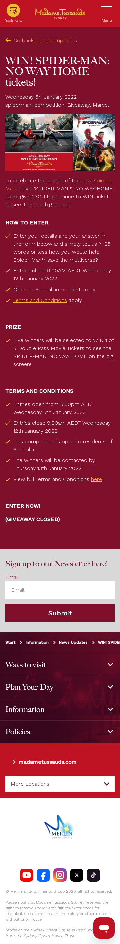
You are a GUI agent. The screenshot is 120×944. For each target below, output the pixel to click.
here (96, 479)
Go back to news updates (45, 40)
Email (12, 577)
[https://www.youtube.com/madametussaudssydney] (26, 875)
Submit (60, 613)
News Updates (73, 642)
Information (37, 642)
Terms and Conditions (40, 300)
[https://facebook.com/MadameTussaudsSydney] (43, 875)
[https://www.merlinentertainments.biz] (60, 827)
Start (10, 642)
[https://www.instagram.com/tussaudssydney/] (60, 875)
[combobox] (60, 784)
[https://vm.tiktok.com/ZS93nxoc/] (93, 875)
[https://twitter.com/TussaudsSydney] (76, 875)
